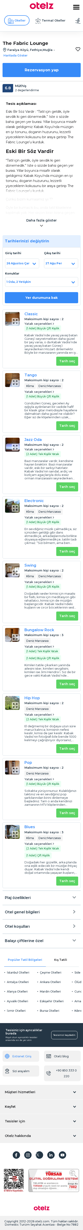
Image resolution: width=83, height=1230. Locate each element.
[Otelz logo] (42, 8)
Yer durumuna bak (41, 298)
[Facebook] (16, 1155)
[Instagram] (28, 1155)
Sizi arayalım (21, 1071)
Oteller (20, 20)
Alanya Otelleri (17, 991)
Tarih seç (67, 361)
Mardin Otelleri (50, 991)
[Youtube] (62, 1155)
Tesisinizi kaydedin (64, 1034)
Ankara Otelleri (50, 982)
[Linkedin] (51, 1155)
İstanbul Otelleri (18, 972)
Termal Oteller (53, 20)
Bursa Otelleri (49, 1010)
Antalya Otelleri (18, 982)
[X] (39, 1155)
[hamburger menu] (76, 7)
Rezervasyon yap (42, 70)
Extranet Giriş (21, 1056)
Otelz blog (61, 1056)
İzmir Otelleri (16, 1010)
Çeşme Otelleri (50, 972)
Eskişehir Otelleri (52, 1001)
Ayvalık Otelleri (17, 1001)
